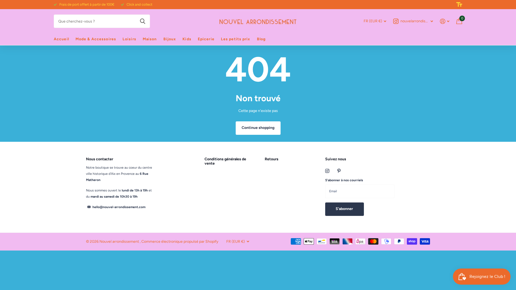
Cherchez (142, 21)
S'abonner (345, 208)
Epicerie (206, 39)
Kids (186, 39)
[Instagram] (327, 171)
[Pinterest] (339, 171)
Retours (271, 159)
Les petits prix (235, 39)
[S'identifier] (445, 21)
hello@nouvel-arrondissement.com (118, 207)
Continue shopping (258, 127)
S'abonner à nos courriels (344, 180)
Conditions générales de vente (225, 161)
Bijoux (169, 39)
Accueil (61, 39)
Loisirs (129, 39)
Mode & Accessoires (96, 39)
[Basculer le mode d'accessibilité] (459, 4)
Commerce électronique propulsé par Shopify (179, 241)
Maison (150, 39)
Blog (261, 39)
